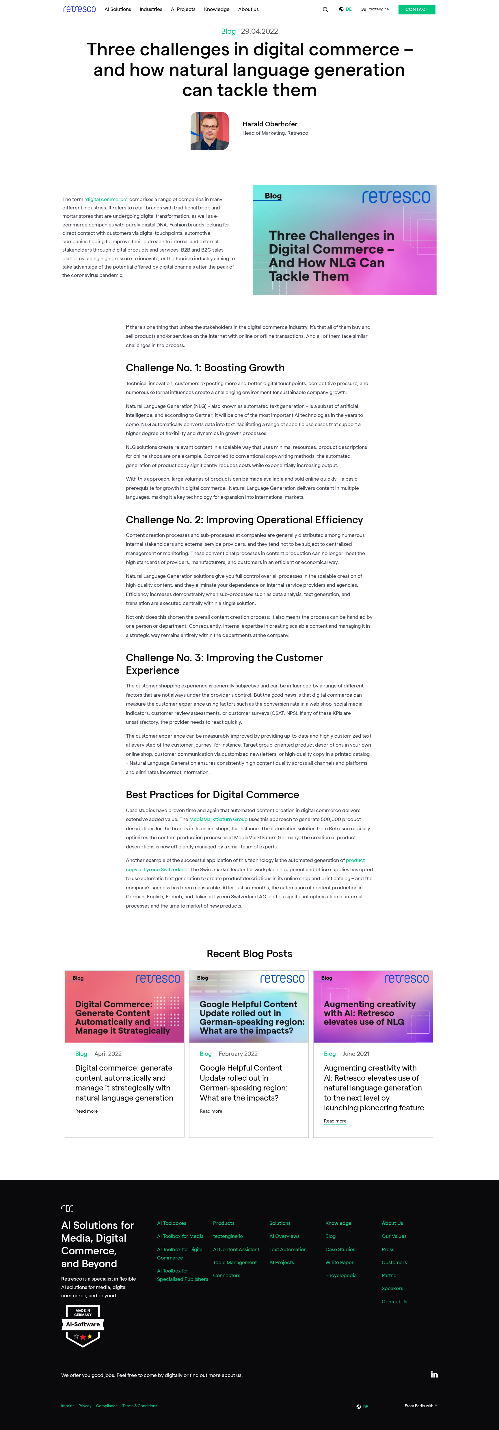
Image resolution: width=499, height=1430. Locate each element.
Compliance (107, 1405)
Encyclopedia (341, 1275)
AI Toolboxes (171, 1223)
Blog (330, 1236)
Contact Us (394, 1302)
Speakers (392, 1288)
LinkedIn (434, 1374)
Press (388, 1249)
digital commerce (106, 199)
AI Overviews (284, 1236)
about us (231, 1375)
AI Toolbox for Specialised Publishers (182, 1275)
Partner (390, 1275)
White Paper (339, 1262)
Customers (394, 1262)
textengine (379, 9)
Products (223, 1223)
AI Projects (281, 1262)
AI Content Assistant (236, 1249)
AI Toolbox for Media (180, 1236)
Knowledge (338, 1223)
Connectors (226, 1275)
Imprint (67, 1405)
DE (349, 9)
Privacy (85, 1405)
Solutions (280, 1223)
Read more (86, 1111)
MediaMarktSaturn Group (218, 819)
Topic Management (235, 1262)
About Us (392, 1223)
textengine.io (228, 1236)
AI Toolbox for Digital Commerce (180, 1254)
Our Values (394, 1236)
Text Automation (288, 1249)
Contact (417, 9)
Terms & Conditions (139, 1405)
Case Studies (340, 1249)
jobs (109, 1375)
